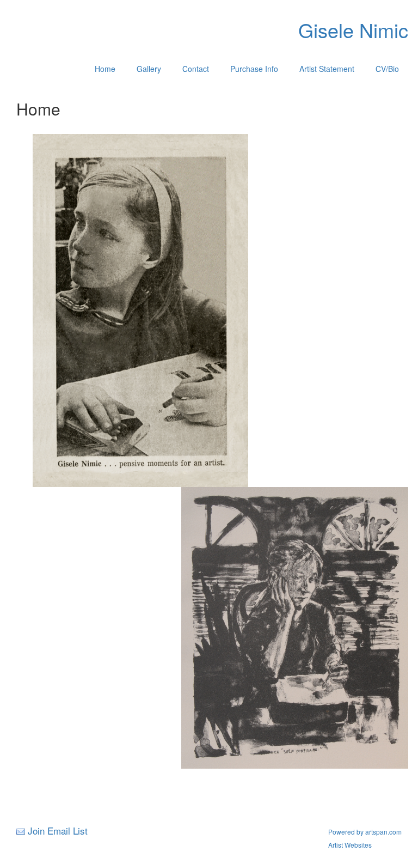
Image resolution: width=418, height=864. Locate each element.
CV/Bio (387, 68)
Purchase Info (254, 68)
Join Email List (58, 830)
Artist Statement (326, 68)
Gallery (149, 68)
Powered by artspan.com (365, 831)
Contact (195, 68)
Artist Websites (350, 844)
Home (105, 68)
